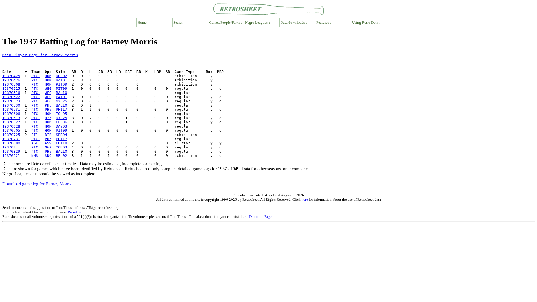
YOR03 (61, 147)
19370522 (11, 97)
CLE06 (61, 122)
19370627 (11, 122)
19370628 (11, 126)
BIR (48, 135)
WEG (48, 88)
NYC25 (61, 101)
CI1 (35, 135)
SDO (48, 156)
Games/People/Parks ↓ (226, 22)
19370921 (11, 156)
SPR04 (61, 135)
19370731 (11, 139)
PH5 (48, 105)
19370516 (11, 93)
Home (142, 22)
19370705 (11, 130)
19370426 (11, 80)
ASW (48, 143)
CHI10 (61, 143)
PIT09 (61, 84)
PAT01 (61, 97)
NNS (35, 156)
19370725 (11, 135)
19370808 (11, 143)
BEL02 (61, 156)
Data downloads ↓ (294, 22)
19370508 (11, 84)
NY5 (48, 118)
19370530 (11, 105)
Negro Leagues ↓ (257, 22)
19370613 (11, 118)
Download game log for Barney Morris (36, 183)
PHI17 (61, 109)
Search (178, 22)
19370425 (11, 76)
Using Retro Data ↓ (366, 22)
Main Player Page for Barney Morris (40, 55)
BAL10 (61, 93)
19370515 (11, 88)
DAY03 (61, 126)
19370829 (11, 151)
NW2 (48, 147)
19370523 (11, 101)
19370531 (11, 109)
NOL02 (61, 76)
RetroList (75, 212)
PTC (35, 76)
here (305, 199)
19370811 (11, 147)
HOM (48, 76)
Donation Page (260, 216)
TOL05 (61, 114)
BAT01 (61, 80)
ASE (35, 143)
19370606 (11, 114)
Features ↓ (324, 22)
